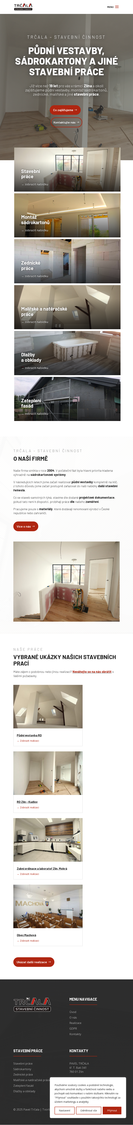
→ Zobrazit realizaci (28, 740)
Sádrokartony (22, 1069)
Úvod (72, 1012)
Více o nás (24, 526)
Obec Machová (26, 935)
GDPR (73, 1028)
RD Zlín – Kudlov (27, 801)
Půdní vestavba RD (29, 735)
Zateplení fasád (23, 1086)
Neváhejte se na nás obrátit (92, 672)
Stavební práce (23, 1063)
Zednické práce (23, 1074)
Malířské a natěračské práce (31, 1080)
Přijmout (112, 1110)
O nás (73, 1017)
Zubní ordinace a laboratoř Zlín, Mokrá (42, 868)
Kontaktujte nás (65, 122)
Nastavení (64, 1110)
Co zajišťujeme (63, 110)
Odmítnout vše (88, 1110)
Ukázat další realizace (32, 962)
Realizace (75, 1023)
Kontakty (75, 1034)
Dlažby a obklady (24, 1091)
